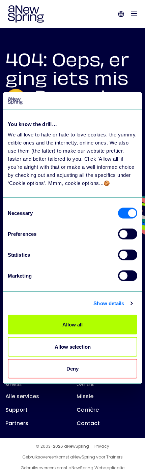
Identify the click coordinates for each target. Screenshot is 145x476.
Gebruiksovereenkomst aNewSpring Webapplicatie (72, 468)
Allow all (72, 324)
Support (16, 410)
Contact (88, 423)
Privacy (101, 446)
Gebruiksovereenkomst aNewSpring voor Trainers (72, 457)
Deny (72, 369)
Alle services (22, 396)
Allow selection (73, 346)
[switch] (127, 234)
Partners (16, 423)
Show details (108, 303)
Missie (85, 396)
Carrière (88, 410)
